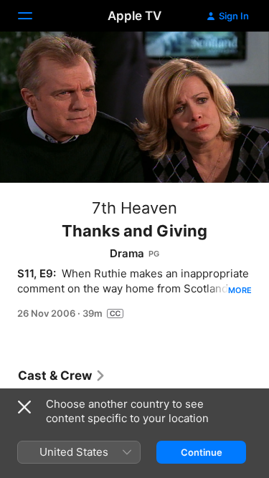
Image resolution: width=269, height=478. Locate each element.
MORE (240, 290)
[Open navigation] (33, 16)
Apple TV (134, 16)
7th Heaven (134, 208)
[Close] (24, 407)
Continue (201, 452)
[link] (62, 375)
